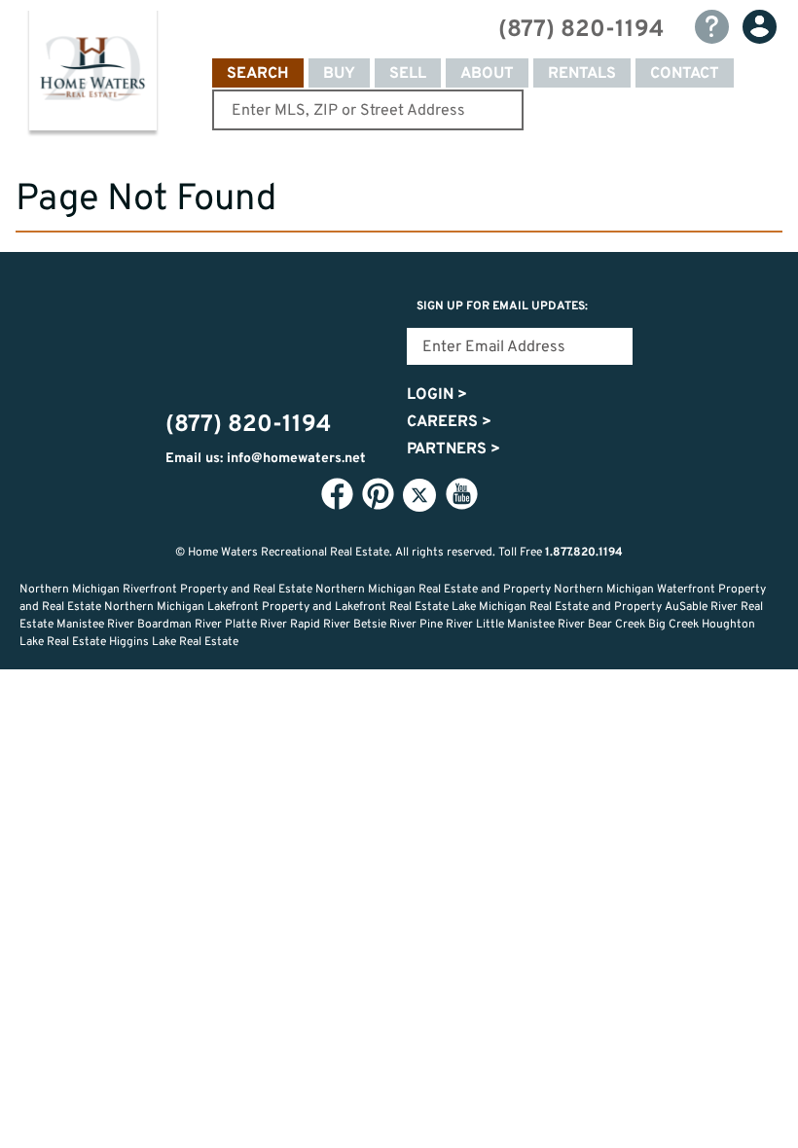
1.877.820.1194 (584, 552)
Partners (453, 449)
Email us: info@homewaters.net (265, 458)
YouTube (461, 494)
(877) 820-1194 (581, 30)
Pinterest (377, 494)
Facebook (336, 494)
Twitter (419, 495)
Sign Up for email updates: (502, 306)
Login (437, 395)
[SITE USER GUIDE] (712, 27)
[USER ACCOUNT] (760, 27)
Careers (449, 422)
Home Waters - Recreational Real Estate (92, 74)
